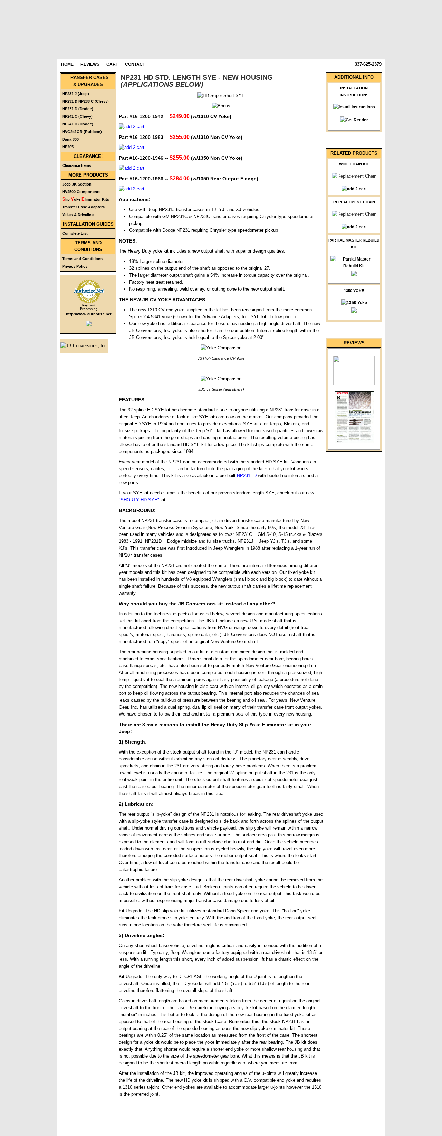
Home (67, 64)
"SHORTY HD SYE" (139, 499)
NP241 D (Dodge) (77, 124)
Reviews (89, 64)
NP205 (68, 147)
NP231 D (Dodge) (77, 109)
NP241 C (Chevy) (77, 116)
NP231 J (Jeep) (75, 94)
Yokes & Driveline (78, 214)
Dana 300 (70, 139)
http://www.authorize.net (89, 314)
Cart (112, 64)
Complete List (75, 233)
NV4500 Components (81, 192)
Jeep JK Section (77, 184)
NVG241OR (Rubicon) (82, 132)
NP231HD (247, 475)
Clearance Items (76, 165)
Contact (135, 64)
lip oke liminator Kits (85, 199)
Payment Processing (89, 307)
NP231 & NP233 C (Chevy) (85, 101)
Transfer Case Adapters (83, 207)
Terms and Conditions (82, 259)
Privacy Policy (74, 266)
